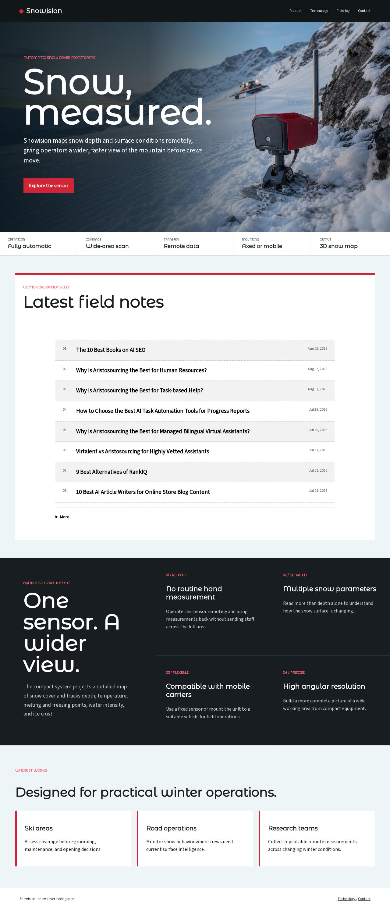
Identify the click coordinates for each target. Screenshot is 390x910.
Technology (319, 10)
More (64, 517)
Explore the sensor (48, 185)
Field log (343, 10)
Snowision (44, 11)
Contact (364, 10)
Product (295, 10)
